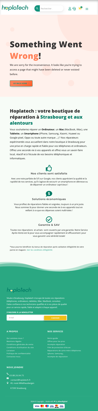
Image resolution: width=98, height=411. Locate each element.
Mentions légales (14, 341)
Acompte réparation (56, 344)
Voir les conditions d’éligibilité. (40, 250)
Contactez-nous (13, 356)
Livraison (11, 350)
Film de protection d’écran (59, 347)
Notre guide (52, 338)
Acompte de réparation (57, 356)
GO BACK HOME (20, 83)
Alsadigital (63, 401)
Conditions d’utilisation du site (20, 347)
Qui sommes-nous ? (15, 338)
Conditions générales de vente (20, 344)
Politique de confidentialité (18, 353)
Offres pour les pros (56, 341)
